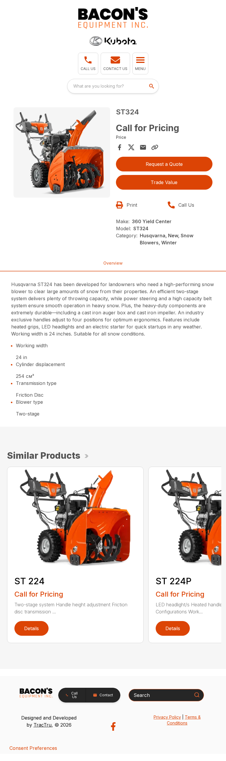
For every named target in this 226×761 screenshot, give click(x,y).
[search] (152, 86)
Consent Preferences (33, 748)
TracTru (42, 725)
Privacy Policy (167, 717)
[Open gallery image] (62, 152)
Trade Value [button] (164, 182)
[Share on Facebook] (119, 147)
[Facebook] (113, 726)
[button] (88, 63)
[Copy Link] (154, 147)
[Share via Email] (143, 147)
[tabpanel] (62, 153)
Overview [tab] (113, 263)
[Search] (197, 695)
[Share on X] (131, 147)
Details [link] (31, 628)
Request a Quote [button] (164, 164)
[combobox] (113, 86)
